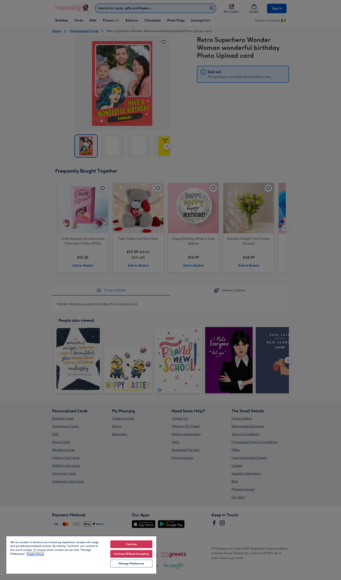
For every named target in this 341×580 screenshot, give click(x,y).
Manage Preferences (131, 563)
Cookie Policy (35, 553)
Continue (131, 544)
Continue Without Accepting (131, 553)
